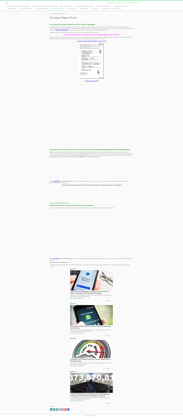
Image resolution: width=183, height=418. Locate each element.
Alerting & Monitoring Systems (104, 6)
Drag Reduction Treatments (42, 8)
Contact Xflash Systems (70, 8)
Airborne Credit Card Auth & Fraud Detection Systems (45, 6)
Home (51, 13)
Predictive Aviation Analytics (26, 8)
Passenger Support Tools (57, 8)
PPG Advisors (94, 415)
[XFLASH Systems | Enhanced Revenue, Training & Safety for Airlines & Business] (162, 4)
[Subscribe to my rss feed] (7, 3)
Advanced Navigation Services (121, 6)
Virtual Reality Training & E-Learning (84, 6)
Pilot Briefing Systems (12, 8)
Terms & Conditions (83, 8)
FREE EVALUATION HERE (62, 30)
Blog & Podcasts (117, 8)
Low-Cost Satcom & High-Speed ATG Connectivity (18, 6)
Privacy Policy (94, 8)
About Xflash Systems (106, 8)
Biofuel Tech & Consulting (66, 6)
